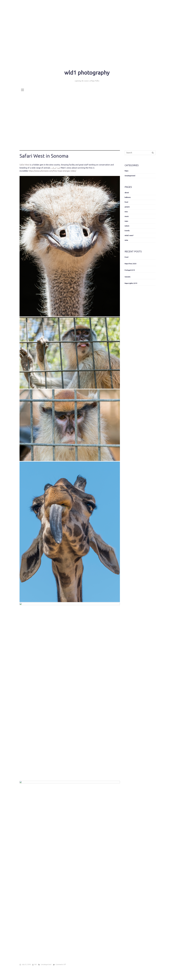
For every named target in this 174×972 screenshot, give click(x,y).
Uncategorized (46, 964)
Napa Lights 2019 (131, 283)
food (126, 202)
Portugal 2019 (130, 270)
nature (127, 226)
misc (126, 211)
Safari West (24, 165)
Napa (126, 171)
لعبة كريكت (55, 168)
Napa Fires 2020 (130, 264)
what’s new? (129, 235)
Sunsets (127, 277)
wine (126, 240)
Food (126, 257)
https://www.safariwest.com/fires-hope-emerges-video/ (52, 171)
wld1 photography (87, 72)
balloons (128, 197)
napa (126, 221)
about (127, 192)
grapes (127, 207)
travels (127, 230)
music (127, 216)
